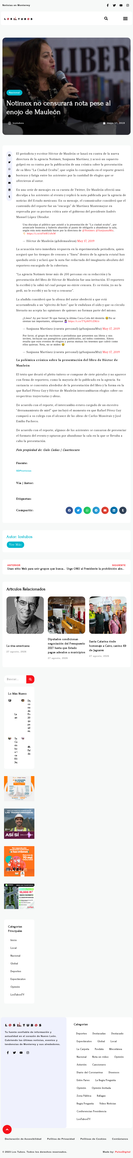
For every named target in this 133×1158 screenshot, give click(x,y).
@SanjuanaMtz (105, 230)
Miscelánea (115, 1049)
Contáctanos (120, 1139)
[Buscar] (30, 679)
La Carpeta (83, 1049)
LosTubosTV (17, 994)
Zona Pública (84, 1095)
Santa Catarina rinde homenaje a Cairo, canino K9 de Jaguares (107, 646)
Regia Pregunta (85, 1103)
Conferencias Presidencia (91, 1111)
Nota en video (100, 1057)
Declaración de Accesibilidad (23, 1139)
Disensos (114, 1072)
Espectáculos (18, 979)
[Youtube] (121, 5)
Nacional (14, 92)
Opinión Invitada (101, 1088)
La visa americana (18, 645)
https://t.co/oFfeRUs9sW (41, 233)
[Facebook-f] (108, 5)
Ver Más (15, 544)
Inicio (14, 940)
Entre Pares (83, 1080)
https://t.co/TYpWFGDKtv (84, 321)
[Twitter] (114, 5)
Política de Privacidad (61, 1139)
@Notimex (88, 230)
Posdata (99, 1049)
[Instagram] (128, 5)
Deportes (16, 971)
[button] (106, 18)
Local (14, 948)
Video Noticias (107, 1103)
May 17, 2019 (86, 241)
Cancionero (99, 1064)
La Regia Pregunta (105, 1080)
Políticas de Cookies (93, 1139)
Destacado (117, 1033)
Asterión (82, 1064)
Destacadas (99, 1033)
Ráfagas (101, 1095)
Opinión (15, 987)
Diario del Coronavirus (90, 1072)
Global (14, 963)
